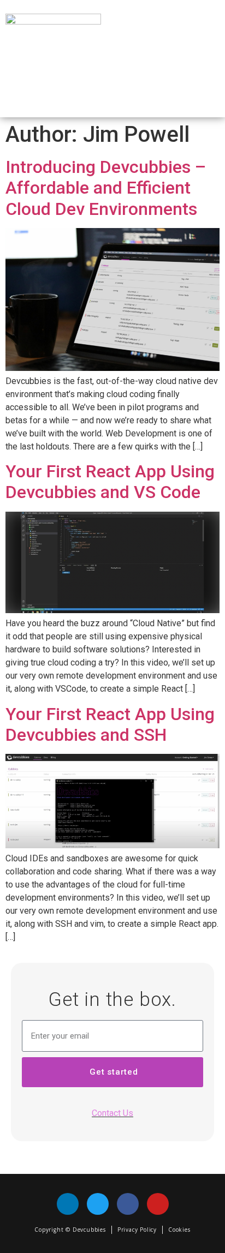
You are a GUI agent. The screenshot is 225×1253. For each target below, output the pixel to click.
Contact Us (112, 1113)
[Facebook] (128, 1204)
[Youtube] (158, 1204)
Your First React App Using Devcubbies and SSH (110, 724)
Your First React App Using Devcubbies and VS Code (110, 481)
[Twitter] (98, 1204)
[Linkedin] (68, 1204)
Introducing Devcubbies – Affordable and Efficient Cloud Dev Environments (105, 188)
